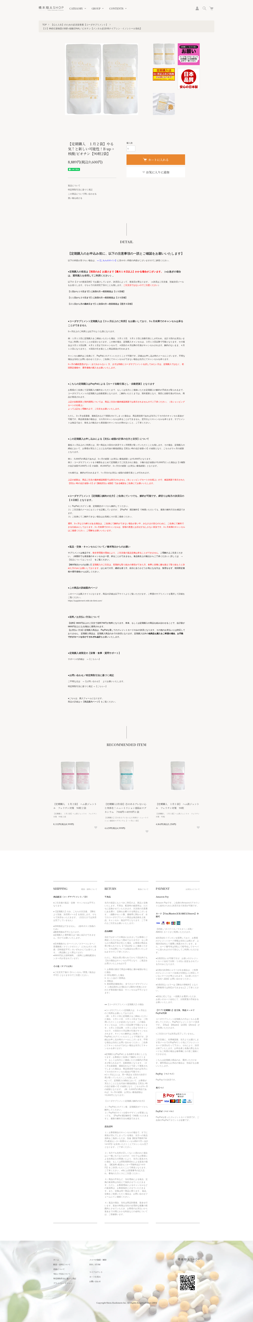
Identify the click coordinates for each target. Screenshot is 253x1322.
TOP (44, 24)
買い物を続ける (75, 197)
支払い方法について (61, 1273)
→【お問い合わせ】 (91, 681)
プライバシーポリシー (62, 1283)
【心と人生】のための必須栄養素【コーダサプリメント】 (79, 24)
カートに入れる (158, 160)
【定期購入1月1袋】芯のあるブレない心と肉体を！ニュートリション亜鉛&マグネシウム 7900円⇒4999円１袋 (125, 808)
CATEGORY (76, 8)
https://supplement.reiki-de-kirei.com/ (85, 600)
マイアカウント (96, 1272)
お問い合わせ (95, 1281)
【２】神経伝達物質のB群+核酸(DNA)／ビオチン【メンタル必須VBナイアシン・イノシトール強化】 (92, 28)
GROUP (96, 8)
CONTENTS (116, 8)
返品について (74, 185)
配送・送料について (61, 1264)
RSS (91, 1264)
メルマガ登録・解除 (97, 1259)
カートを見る (95, 1276)
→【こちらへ (92, 658)
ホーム (56, 1259)
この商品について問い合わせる (82, 193)
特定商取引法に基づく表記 (80, 189)
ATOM (97, 1264)
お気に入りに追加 (157, 172)
